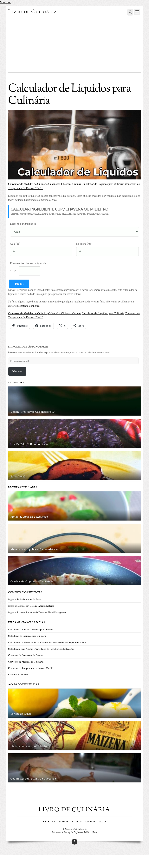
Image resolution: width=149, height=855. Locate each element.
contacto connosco (29, 306)
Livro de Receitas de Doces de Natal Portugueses (41, 612)
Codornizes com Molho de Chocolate (33, 778)
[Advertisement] (74, 43)
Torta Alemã (17, 476)
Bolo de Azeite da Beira (29, 599)
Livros (90, 822)
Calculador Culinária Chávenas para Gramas (30, 629)
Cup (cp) (15, 243)
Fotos (63, 822)
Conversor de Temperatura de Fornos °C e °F (30, 668)
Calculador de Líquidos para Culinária (103, 184)
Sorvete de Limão (21, 714)
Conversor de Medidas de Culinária (28, 184)
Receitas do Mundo (18, 674)
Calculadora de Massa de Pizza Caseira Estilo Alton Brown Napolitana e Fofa (47, 642)
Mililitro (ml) (84, 243)
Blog (102, 822)
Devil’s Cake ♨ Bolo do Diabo (29, 444)
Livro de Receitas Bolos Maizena (30, 746)
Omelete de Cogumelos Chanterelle (31, 581)
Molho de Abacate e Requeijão (29, 516)
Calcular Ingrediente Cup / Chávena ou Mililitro (59, 209)
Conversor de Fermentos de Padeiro (25, 655)
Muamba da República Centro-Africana (34, 549)
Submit (19, 283)
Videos (77, 822)
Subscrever (17, 371)
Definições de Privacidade (85, 832)
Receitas (49, 822)
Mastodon (5, 2)
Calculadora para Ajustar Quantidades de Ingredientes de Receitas (41, 649)
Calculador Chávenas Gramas (64, 184)
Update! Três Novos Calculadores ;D (32, 411)
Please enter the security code (28, 263)
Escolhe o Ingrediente (23, 223)
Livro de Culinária (73, 829)
